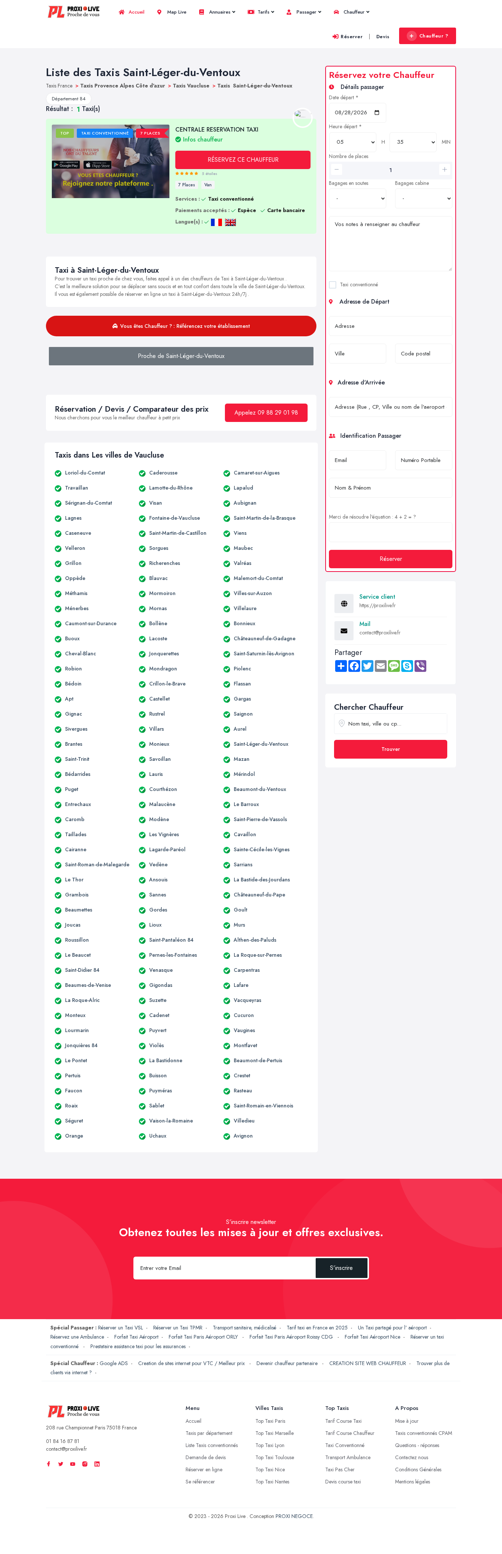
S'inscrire (341, 1268)
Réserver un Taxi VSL (120, 1327)
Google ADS (114, 1363)
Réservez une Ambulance (77, 1336)
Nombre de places (348, 156)
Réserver (351, 36)
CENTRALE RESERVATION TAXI (216, 134)
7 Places (186, 185)
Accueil (135, 11)
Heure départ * (345, 126)
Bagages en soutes (348, 183)
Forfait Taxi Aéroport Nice (372, 1336)
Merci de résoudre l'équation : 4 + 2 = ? (372, 516)
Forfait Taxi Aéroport (136, 1336)
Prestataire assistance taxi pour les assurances (138, 1346)
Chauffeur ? (433, 35)
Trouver (390, 749)
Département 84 (69, 98)
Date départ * (344, 97)
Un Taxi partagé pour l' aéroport (392, 1327)
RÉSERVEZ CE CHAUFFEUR (243, 159)
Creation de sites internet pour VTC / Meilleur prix (192, 1363)
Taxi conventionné (359, 284)
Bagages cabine (412, 183)
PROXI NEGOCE (294, 1516)
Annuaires (219, 11)
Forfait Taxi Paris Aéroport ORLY (204, 1336)
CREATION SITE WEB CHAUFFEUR (367, 1363)
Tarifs (262, 11)
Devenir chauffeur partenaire (288, 1363)
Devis (383, 36)
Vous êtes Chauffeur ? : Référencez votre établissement (185, 326)
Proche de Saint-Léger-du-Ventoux (181, 356)
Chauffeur (353, 11)
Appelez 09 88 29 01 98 (266, 412)
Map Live (176, 11)
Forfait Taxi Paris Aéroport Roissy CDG (292, 1336)
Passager (305, 11)
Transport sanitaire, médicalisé (244, 1327)
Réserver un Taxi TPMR (177, 1327)
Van (208, 185)
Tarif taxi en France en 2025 (317, 1327)
